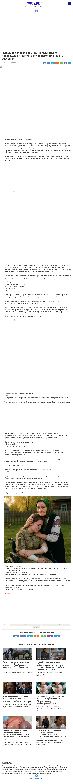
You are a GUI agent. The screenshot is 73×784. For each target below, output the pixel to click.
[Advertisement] (36, 33)
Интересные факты (50, 625)
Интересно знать (17, 625)
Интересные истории (33, 625)
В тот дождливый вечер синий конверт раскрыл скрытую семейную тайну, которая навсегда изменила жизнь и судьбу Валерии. (17, 699)
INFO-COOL (33, 3)
